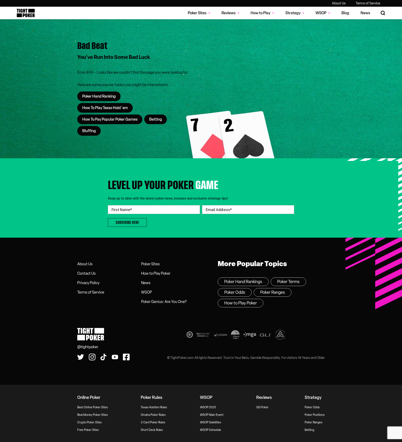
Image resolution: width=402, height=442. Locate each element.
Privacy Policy (88, 283)
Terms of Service (368, 3)
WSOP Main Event (211, 415)
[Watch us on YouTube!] (115, 357)
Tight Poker (26, 13)
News (365, 13)
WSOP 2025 (208, 407)
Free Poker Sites (88, 430)
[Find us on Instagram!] (92, 357)
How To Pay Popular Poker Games (110, 119)
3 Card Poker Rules (153, 422)
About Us (339, 3)
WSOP (146, 292)
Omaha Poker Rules (153, 415)
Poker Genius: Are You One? (164, 301)
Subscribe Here (127, 222)
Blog (345, 13)
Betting (155, 119)
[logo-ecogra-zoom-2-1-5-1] (220, 335)
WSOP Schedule (210, 430)
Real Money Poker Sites (92, 415)
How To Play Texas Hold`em (105, 108)
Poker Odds (234, 292)
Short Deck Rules (152, 430)
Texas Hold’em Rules (154, 407)
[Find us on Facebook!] (126, 357)
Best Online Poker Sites (92, 407)
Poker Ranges (272, 292)
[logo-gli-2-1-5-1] (265, 335)
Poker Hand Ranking (99, 96)
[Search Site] (383, 13)
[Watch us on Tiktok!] (103, 357)
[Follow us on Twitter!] (80, 357)
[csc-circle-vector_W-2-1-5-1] (280, 335)
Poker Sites (150, 264)
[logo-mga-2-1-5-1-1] (249, 335)
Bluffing (89, 131)
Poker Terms (288, 281)
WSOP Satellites (210, 422)
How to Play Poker (155, 273)
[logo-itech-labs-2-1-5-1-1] (235, 335)
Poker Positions (315, 415)
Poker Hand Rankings (243, 281)
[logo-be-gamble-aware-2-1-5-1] (203, 335)
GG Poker (262, 407)
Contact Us (86, 273)
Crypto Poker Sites (89, 422)
